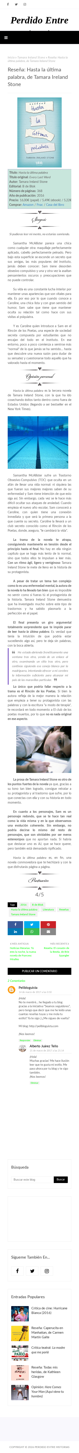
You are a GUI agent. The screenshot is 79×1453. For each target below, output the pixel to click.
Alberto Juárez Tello (44, 1046)
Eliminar (37, 1040)
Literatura (48, 909)
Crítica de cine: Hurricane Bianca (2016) (49, 1311)
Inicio (11, 57)
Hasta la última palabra (24, 909)
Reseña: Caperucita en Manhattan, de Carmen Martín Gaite (47, 1332)
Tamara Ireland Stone (31, 57)
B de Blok (37, 904)
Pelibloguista (28, 987)
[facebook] (7, 4)
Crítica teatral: (48, 1350)
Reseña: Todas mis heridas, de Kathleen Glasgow (45, 1372)
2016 (23, 904)
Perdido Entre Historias (52, 1447)
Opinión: (47, 1392)
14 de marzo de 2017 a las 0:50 (35, 992)
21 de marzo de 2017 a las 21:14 (47, 1050)
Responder (25, 1040)
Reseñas (64, 909)
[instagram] (24, 4)
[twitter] (16, 4)
